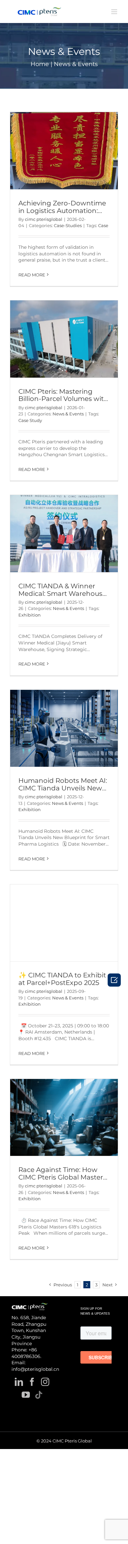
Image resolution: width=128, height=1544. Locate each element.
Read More (31, 274)
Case (103, 225)
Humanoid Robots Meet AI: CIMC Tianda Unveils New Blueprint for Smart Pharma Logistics (62, 792)
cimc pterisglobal (43, 219)
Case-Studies (68, 225)
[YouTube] (26, 1395)
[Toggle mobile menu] (114, 11)
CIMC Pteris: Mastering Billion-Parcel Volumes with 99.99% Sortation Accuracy (63, 398)
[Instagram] (45, 1382)
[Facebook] (32, 1382)
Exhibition (29, 615)
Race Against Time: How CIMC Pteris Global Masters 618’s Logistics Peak (62, 1177)
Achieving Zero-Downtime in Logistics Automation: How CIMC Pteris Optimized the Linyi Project (64, 214)
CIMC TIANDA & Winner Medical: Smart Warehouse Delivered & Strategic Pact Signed (62, 597)
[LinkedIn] (19, 1382)
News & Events (68, 413)
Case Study (30, 420)
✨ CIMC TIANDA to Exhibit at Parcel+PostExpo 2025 (62, 979)
